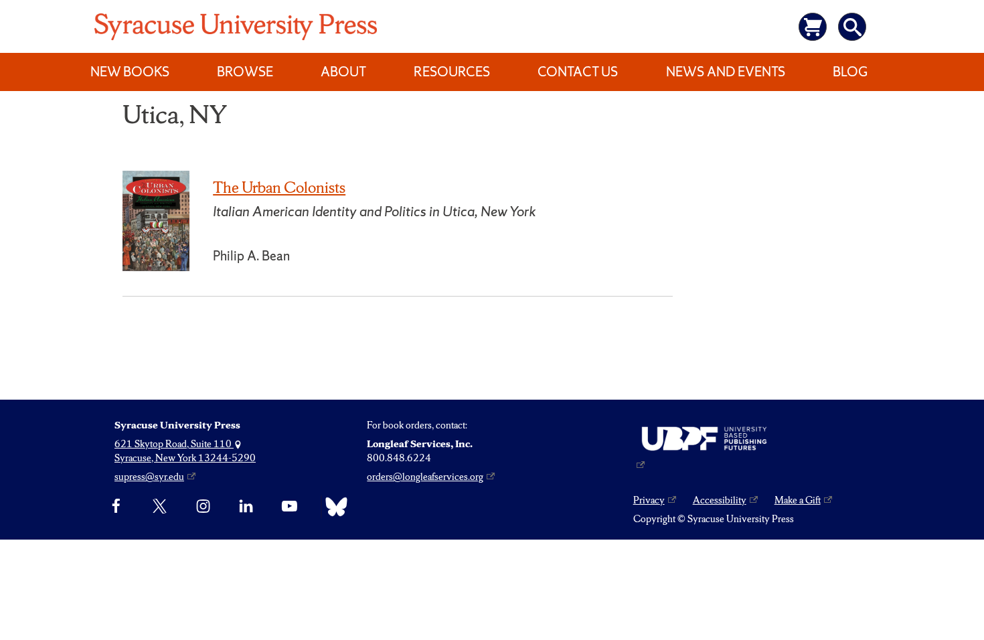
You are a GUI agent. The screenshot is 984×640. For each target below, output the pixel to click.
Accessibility (719, 500)
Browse (245, 71)
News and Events (725, 71)
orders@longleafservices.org (425, 477)
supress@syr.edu (149, 477)
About (343, 71)
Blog (850, 71)
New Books (129, 71)
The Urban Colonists (279, 187)
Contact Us (578, 71)
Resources (452, 71)
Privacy (649, 500)
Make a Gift (797, 500)
